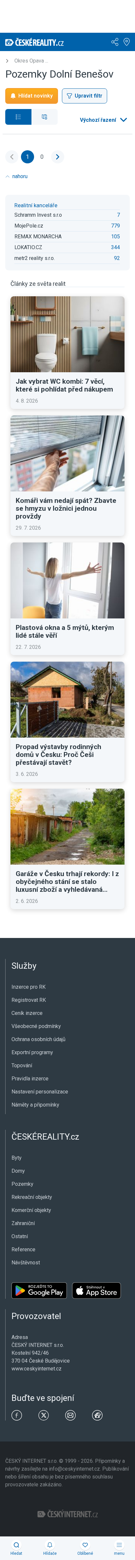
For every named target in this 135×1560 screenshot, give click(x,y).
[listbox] (103, 120)
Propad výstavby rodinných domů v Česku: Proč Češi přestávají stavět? (58, 754)
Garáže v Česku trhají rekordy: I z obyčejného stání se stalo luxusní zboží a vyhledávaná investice (67, 881)
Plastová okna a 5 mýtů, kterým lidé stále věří (65, 631)
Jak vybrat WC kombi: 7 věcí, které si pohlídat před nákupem (64, 385)
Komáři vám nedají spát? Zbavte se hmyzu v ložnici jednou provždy (66, 508)
